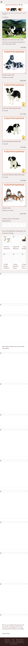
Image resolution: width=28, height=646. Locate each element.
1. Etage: (24, 246)
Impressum (7, 639)
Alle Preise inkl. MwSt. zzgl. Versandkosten (17, 643)
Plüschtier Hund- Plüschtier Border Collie (12, 39)
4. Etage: (6, 264)
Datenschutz (8, 641)
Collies (4, 14)
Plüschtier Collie (6, 208)
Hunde (24, 13)
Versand (7, 642)
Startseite (11, 13)
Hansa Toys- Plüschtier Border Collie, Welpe (13, 174)
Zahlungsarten (19, 641)
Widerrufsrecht (19, 639)
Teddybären (25, 248)
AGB (13, 639)
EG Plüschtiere (17, 13)
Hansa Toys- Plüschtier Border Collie (11, 108)
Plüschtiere (16, 248)
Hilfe (13, 641)
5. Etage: (15, 264)
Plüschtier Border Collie (8, 75)
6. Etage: (24, 264)
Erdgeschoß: (16, 246)
